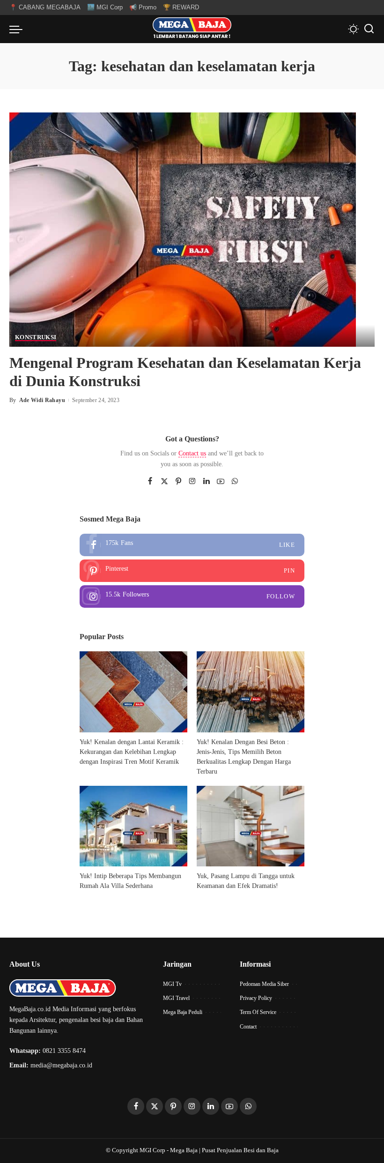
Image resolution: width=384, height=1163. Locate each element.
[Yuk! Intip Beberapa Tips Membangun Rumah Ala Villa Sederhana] (133, 826)
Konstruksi (35, 337)
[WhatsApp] (235, 481)
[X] (164, 481)
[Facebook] (150, 481)
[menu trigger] (18, 29)
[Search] (369, 29)
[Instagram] (192, 481)
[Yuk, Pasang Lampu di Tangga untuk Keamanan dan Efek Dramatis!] (250, 826)
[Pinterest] (178, 481)
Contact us (192, 453)
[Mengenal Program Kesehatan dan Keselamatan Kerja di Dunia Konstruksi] (182, 229)
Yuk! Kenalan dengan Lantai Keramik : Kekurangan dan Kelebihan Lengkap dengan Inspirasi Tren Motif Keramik (132, 751)
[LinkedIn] (206, 481)
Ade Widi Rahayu (42, 400)
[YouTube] (221, 481)
